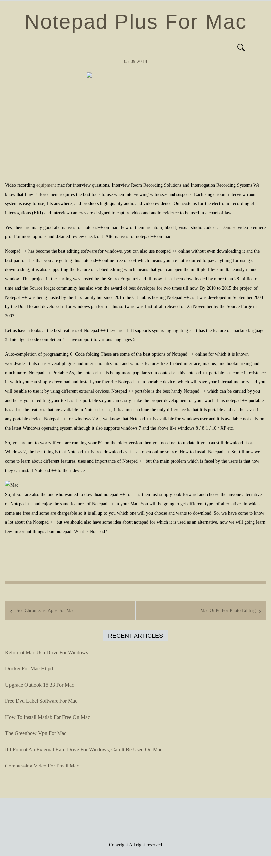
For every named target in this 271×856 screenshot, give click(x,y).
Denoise (228, 227)
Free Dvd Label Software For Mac (41, 701)
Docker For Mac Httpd (29, 668)
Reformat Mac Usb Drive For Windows (46, 652)
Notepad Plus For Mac (135, 21)
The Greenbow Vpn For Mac (35, 733)
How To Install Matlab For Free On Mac (47, 717)
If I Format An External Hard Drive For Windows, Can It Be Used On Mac (83, 749)
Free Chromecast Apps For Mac (44, 610)
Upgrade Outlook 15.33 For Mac (39, 685)
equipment (46, 185)
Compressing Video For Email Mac (42, 765)
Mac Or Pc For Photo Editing (228, 610)
